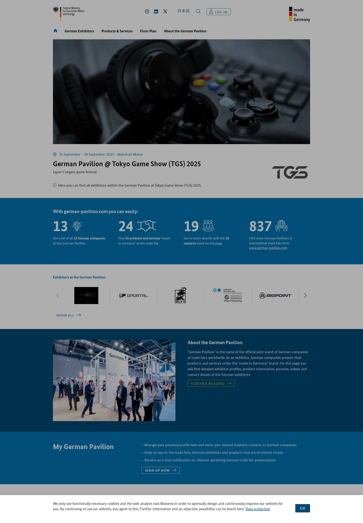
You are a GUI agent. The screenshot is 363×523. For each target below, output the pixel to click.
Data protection (258, 509)
